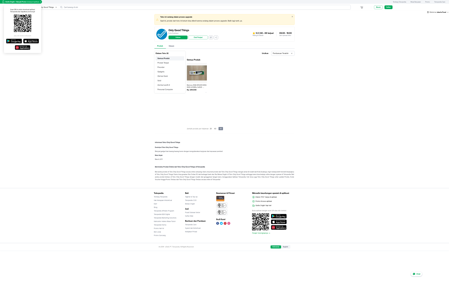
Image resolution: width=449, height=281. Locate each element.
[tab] (160, 46)
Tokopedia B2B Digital (162, 214)
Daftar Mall (189, 216)
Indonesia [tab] (275, 247)
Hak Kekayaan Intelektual (163, 200)
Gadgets (161, 72)
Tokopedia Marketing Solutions (165, 218)
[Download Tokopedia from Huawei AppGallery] (279, 227)
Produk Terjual (163, 63)
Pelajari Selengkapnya (260, 233)
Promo (427, 2)
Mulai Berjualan (416, 2)
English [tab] (285, 247)
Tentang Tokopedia (399, 2)
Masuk (378, 7)
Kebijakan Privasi (191, 232)
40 (215, 129)
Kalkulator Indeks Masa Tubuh (165, 221)
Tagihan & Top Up (191, 197)
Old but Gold (163, 76)
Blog (155, 207)
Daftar (388, 7)
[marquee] (224, 19)
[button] (438, 12)
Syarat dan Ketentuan (193, 228)
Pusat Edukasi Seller (192, 212)
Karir (155, 204)
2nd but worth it (164, 85)
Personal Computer (165, 89)
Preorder (161, 67)
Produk (160, 46)
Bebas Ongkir (190, 204)
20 (211, 129)
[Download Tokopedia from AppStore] (279, 221)
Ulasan (171, 46)
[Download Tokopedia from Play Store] (279, 216)
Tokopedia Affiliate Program (164, 211)
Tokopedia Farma (160, 225)
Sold (159, 81)
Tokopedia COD (191, 200)
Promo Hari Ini (159, 228)
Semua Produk (164, 58)
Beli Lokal (157, 232)
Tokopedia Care (439, 2)
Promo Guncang (160, 235)
